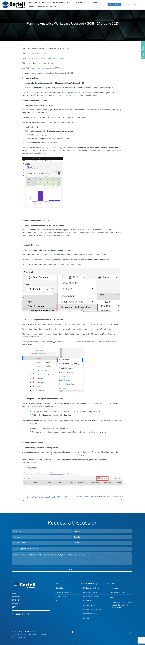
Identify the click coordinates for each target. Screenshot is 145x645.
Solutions (79, 3)
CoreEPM (87, 601)
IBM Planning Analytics (91, 596)
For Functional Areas (118, 592)
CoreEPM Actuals (89, 605)
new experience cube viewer (73, 92)
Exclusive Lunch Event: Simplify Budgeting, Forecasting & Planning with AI (121, 605)
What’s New (43, 7)
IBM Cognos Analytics (90, 592)
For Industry (115, 588)
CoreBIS (86, 618)
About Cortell (34, 3)
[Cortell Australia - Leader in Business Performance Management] (13, 5)
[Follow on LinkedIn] (72, 632)
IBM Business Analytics (62, 3)
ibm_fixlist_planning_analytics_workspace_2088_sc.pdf (43, 68)
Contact (53, 7)
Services (45, 3)
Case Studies (92, 3)
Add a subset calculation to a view (68, 264)
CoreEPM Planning (90, 614)
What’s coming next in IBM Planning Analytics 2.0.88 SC (43, 58)
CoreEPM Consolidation (92, 609)
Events (32, 7)
